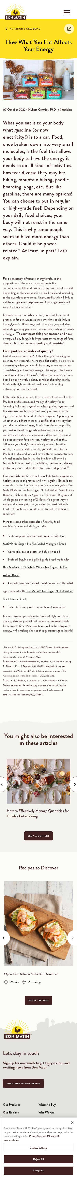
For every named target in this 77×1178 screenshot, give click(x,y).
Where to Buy (47, 1104)
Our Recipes (11, 1112)
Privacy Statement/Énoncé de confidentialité (32, 1138)
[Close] (72, 1122)
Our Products (11, 1104)
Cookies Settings (38, 1148)
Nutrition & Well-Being (25, 29)
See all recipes (38, 1000)
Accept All (38, 1170)
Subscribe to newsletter (23, 1083)
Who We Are (46, 1112)
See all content (38, 836)
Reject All (38, 1159)
